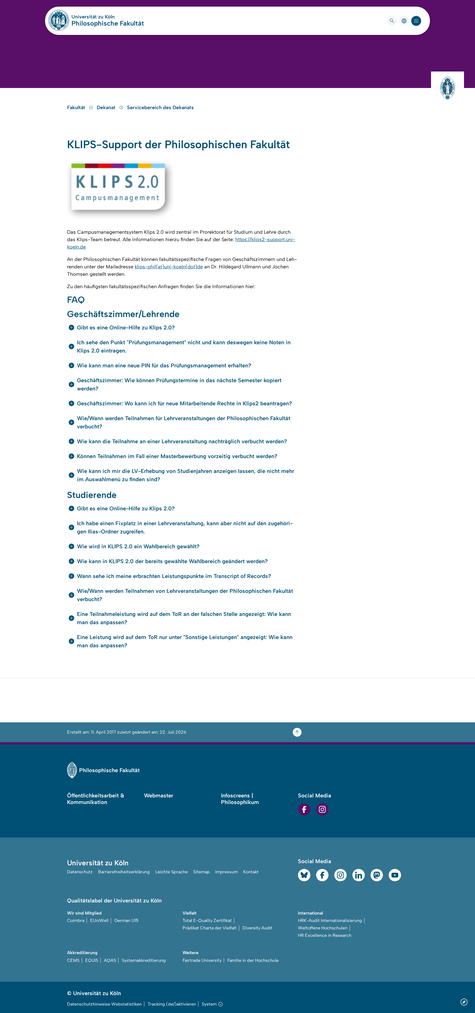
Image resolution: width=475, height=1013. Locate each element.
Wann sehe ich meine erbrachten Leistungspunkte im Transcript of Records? (174, 576)
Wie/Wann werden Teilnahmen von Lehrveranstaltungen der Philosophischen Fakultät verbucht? (185, 595)
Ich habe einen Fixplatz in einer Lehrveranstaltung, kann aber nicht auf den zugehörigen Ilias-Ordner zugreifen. (185, 527)
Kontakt (251, 871)
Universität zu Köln (107, 16)
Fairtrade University (202, 960)
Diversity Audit (257, 928)
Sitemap (201, 871)
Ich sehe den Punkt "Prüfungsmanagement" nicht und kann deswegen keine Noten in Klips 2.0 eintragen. (184, 346)
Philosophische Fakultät (107, 23)
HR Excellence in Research (324, 935)
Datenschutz (80, 871)
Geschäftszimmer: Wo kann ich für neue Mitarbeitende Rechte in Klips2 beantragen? (184, 403)
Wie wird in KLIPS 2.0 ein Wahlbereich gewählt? (138, 546)
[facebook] (304, 809)
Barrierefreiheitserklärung (124, 871)
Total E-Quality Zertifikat (207, 920)
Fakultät (77, 107)
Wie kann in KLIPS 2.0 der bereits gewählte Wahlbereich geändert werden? (172, 561)
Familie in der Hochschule (253, 960)
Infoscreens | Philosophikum (240, 798)
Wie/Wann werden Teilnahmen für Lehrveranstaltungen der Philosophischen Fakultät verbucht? (183, 422)
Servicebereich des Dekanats (160, 107)
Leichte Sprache (171, 871)
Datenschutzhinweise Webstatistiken (104, 1004)
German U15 (126, 920)
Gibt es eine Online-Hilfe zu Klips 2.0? (126, 327)
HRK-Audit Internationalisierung (330, 920)
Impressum (226, 871)
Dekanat (107, 107)
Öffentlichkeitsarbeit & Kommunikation (95, 798)
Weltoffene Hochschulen (322, 928)
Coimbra (75, 920)
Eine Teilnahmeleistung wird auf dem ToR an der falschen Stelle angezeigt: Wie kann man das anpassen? (184, 618)
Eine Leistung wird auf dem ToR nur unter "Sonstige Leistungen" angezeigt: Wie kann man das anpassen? (184, 641)
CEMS (73, 960)
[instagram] (322, 809)
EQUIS (91, 960)
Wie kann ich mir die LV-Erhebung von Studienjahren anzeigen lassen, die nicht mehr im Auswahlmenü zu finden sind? (185, 475)
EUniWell (99, 920)
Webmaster (158, 795)
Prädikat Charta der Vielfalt (210, 928)
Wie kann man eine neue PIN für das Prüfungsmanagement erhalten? (164, 365)
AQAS (110, 960)
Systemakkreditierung (144, 960)
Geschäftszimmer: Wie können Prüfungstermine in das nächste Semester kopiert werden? (179, 384)
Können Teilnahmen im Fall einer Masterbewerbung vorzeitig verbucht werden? (177, 456)
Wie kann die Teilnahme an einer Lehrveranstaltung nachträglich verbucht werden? (182, 441)
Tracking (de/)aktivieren (172, 1004)
